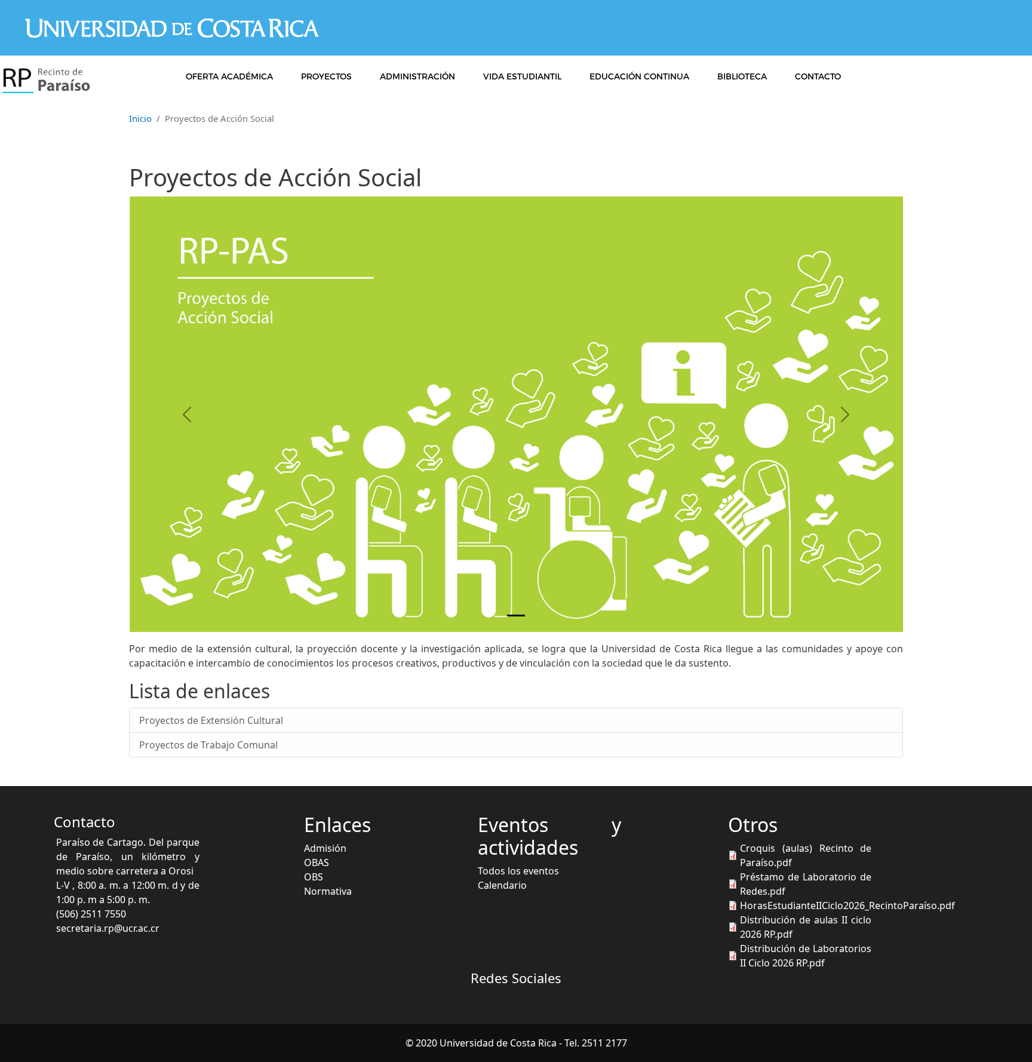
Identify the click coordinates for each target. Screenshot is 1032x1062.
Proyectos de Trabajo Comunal (208, 744)
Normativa (328, 891)
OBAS (316, 862)
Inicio (140, 118)
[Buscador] (875, 76)
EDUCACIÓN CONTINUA (639, 76)
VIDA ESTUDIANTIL (522, 76)
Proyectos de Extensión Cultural (211, 720)
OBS (313, 876)
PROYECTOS (326, 76)
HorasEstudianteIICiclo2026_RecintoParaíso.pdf (847, 905)
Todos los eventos (518, 870)
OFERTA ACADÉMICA (229, 76)
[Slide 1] (516, 615)
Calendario (502, 885)
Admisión (325, 848)
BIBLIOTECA (742, 76)
